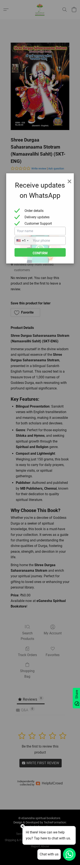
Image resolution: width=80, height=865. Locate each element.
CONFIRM (40, 253)
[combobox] (25, 241)
